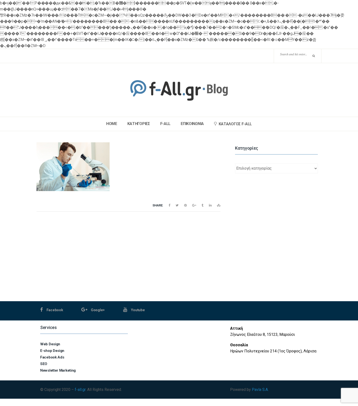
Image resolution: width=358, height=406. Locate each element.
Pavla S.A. (260, 389)
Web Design (50, 344)
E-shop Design (52, 350)
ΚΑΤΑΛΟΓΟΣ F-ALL (235, 124)
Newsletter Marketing (58, 370)
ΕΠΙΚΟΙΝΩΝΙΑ (192, 124)
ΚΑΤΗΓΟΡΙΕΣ (138, 124)
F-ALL (165, 124)
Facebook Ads (52, 357)
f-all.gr (80, 389)
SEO (43, 364)
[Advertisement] (276, 267)
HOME (111, 124)
